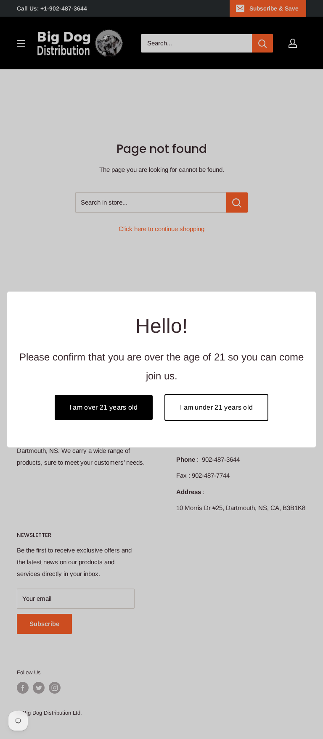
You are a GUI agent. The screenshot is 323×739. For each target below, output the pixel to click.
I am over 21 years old (103, 407)
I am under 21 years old (216, 407)
